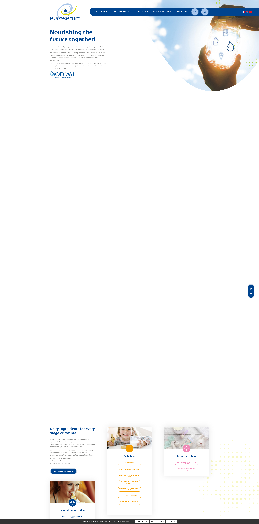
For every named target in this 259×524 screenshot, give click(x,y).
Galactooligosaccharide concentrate (129, 482)
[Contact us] (251, 294)
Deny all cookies (158, 521)
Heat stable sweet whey (129, 495)
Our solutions (102, 12)
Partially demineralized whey (129, 469)
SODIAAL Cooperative (162, 12)
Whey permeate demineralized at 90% (129, 502)
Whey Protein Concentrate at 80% (129, 476)
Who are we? (142, 12)
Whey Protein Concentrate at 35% (129, 489)
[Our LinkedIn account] (251, 288)
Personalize (171, 521)
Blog (195, 12)
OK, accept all (142, 521)
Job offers (182, 12)
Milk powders (129, 463)
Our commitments (122, 12)
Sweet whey (129, 509)
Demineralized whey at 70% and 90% (186, 462)
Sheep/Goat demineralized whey (186, 469)
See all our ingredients (63, 471)
